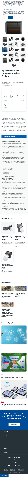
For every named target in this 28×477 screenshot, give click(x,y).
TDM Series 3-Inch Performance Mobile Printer (7, 266)
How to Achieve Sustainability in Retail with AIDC (12, 377)
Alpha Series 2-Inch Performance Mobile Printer (20, 238)
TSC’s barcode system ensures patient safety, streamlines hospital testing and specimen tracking (7, 313)
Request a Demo (14, 424)
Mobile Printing (4, 350)
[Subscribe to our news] (13, 459)
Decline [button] (17, 17)
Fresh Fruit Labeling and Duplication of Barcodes (19, 295)
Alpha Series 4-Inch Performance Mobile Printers (7, 238)
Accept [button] (10, 17)
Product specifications (9, 136)
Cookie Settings (4, 475)
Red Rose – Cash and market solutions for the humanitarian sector (7, 295)
